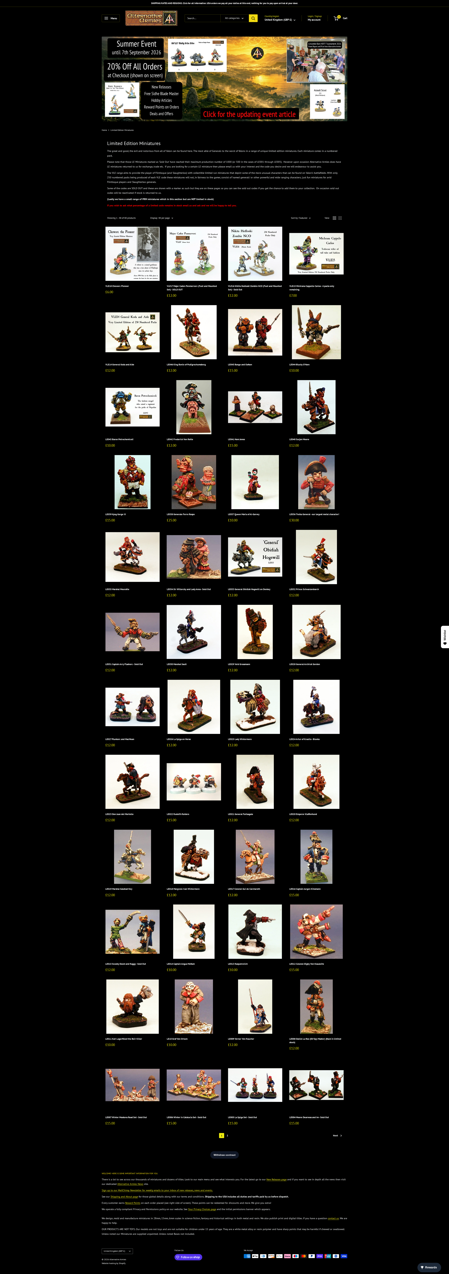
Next (335, 1135)
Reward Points (132, 1202)
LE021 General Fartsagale (240, 814)
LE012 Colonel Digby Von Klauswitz (306, 963)
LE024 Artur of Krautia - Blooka (304, 739)
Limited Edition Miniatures (122, 130)
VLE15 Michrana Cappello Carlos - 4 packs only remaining (311, 288)
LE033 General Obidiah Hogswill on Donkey (249, 589)
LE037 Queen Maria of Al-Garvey (243, 514)
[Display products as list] (340, 218)
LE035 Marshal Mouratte (117, 589)
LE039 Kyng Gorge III (115, 514)
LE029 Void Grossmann (239, 664)
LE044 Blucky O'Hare (299, 364)
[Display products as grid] (334, 218)
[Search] (253, 18)
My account (314, 19)
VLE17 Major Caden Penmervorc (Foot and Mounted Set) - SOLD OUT (192, 288)
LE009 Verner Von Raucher (241, 1038)
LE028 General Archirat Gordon (304, 664)
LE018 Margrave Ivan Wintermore (183, 888)
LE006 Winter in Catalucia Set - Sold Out (186, 1117)
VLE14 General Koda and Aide (119, 364)
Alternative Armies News (130, 1184)
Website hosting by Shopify (114, 1263)
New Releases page (276, 1179)
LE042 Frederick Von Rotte (180, 439)
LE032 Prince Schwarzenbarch (304, 589)
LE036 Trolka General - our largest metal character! (314, 514)
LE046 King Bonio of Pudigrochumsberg (186, 364)
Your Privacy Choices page (202, 1209)
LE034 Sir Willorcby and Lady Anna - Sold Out (189, 589)
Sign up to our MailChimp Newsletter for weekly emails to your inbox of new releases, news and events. (157, 1190)
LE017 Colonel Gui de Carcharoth (244, 888)
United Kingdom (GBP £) (114, 1251)
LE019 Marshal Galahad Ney (118, 888)
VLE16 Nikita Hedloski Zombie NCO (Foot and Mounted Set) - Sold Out (255, 288)
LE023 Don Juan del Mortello (119, 814)
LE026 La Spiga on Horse (179, 739)
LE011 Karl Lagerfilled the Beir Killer (123, 1038)
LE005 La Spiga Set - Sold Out (242, 1117)
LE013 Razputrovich (238, 963)
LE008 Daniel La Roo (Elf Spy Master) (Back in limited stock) (315, 1040)
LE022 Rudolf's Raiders (178, 814)
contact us (333, 1218)
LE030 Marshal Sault (177, 664)
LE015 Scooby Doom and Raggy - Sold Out (125, 963)
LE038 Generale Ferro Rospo (181, 514)
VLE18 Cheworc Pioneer (117, 286)
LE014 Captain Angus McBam (181, 963)
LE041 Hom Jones (236, 439)
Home (104, 130)
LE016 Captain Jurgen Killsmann (305, 888)
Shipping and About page (124, 1196)
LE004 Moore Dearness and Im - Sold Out (309, 1117)
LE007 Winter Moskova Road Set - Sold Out (126, 1117)
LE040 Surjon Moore (299, 439)
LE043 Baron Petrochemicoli (119, 439)
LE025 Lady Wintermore (240, 739)
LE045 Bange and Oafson (240, 364)
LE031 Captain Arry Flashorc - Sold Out (124, 664)
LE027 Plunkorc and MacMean (119, 739)
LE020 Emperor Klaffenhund (303, 814)
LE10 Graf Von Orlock (177, 1038)
